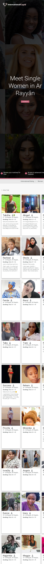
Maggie (26, 555)
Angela (26, 470)
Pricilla (6, 428)
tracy (25, 513)
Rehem (26, 385)
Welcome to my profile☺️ (10, 392)
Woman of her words (28, 264)
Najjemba (7, 555)
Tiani (25, 343)
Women (40, 181)
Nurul (25, 300)
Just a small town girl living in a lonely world (11, 264)
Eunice (6, 513)
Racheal (7, 258)
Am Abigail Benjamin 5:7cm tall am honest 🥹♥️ (31, 221)
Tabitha (6, 215)
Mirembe (27, 428)
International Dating (27, 181)
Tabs (5, 343)
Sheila (26, 258)
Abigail (26, 215)
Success (7, 385)
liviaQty (6, 470)
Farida (6, 300)
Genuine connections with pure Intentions (11, 221)
